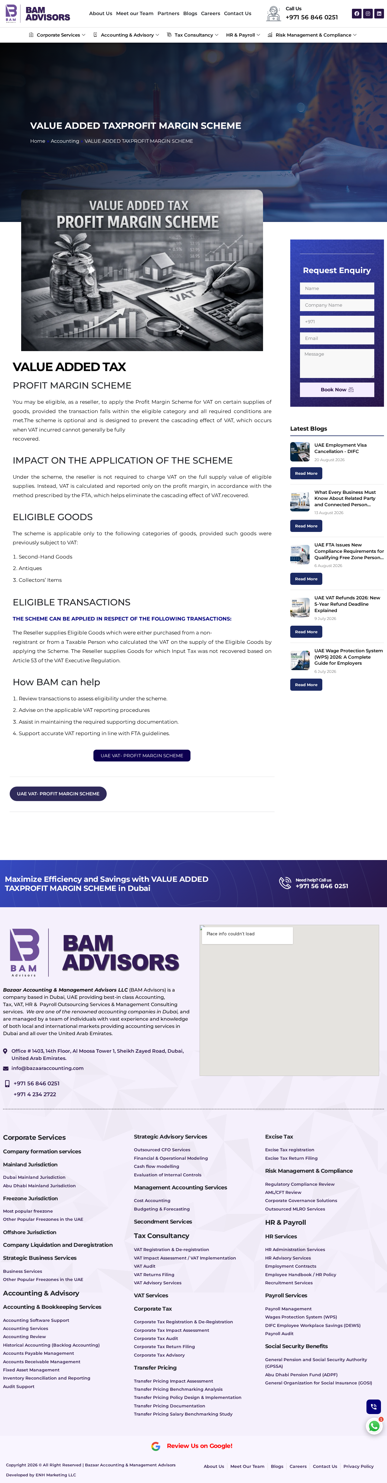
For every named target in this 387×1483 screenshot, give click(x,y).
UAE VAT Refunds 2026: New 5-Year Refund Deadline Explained (347, 604)
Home (37, 141)
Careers (210, 13)
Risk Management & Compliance (313, 35)
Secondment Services (163, 1221)
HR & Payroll (240, 35)
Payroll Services (286, 1295)
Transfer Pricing (155, 1367)
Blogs (190, 13)
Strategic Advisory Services (170, 1136)
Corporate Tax (153, 1308)
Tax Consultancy (194, 35)
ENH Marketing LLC (56, 1474)
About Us (100, 13)
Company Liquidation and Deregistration (57, 1245)
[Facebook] (357, 13)
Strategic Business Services (40, 1258)
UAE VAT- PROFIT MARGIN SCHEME (58, 794)
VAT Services (151, 1295)
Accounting (65, 141)
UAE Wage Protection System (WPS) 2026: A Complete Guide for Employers (348, 657)
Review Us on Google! (199, 1446)
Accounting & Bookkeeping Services (52, 1307)
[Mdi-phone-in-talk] (373, 1407)
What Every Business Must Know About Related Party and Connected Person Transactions (345, 498)
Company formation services (42, 1151)
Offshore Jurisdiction (30, 1232)
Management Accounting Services (180, 1187)
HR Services (281, 1236)
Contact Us (237, 13)
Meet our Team (135, 13)
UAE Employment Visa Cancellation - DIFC (340, 448)
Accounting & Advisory (127, 35)
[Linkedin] (379, 13)
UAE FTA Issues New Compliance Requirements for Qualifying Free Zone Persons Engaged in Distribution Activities (349, 551)
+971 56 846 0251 (312, 17)
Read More (306, 473)
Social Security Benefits (296, 1346)
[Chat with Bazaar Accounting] (374, 1426)
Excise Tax (279, 1136)
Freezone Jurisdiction (30, 1198)
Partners (168, 13)
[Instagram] (368, 13)
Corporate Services (58, 35)
